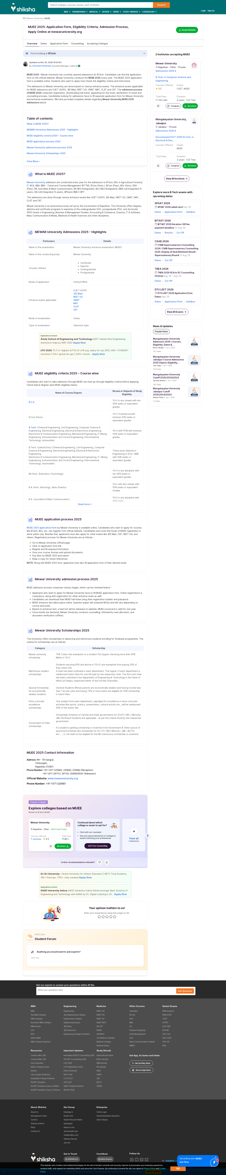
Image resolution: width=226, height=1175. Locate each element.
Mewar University (36, 182)
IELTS (99, 1082)
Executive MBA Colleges (41, 1023)
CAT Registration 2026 (73, 1067)
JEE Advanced (70, 1030)
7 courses (36, 839)
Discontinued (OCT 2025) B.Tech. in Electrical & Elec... (175, 139)
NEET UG (78, 296)
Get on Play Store (142, 1063)
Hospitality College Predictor (43, 1078)
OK (178, 1168)
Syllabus (190, 212)
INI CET (100, 1026)
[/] (24, 18)
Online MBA (36, 1038)
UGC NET (166, 1026)
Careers (34, 1120)
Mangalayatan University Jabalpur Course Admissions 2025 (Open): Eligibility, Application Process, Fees (168, 359)
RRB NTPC (167, 1015)
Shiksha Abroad (70, 1139)
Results (169, 232)
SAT (98, 1078)
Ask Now (184, 1162)
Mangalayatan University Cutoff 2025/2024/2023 (166, 376)
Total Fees (66, 836)
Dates (158, 212)
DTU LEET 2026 (164, 289)
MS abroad (101, 1067)
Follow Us (134, 1153)
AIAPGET (100, 1034)
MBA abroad (102, 1063)
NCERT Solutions (38, 1082)
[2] (213, 1162)
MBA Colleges (37, 1019)
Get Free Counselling (97, 846)
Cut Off (180, 232)
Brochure (61, 846)
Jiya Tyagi (157, 365)
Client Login (102, 1112)
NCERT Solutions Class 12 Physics (45, 1090)
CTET (164, 1019)
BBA (131, 1023)
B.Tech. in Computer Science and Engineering (173, 79)
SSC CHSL (167, 1038)
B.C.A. (32, 402)
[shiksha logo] (44, 1157)
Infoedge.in (68, 1112)
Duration (181, 96)
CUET (180, 88)
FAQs (33, 1127)
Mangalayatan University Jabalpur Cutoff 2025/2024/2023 (166, 391)
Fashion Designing (137, 1030)
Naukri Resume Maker (73, 1120)
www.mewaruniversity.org (63, 778)
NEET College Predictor (74, 1086)
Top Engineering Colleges (74, 1015)
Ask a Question (37, 1063)
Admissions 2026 (165, 71)
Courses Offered (38, 836)
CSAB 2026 (162, 241)
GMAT (99, 1075)
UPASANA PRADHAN (41, 66)
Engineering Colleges (73, 1019)
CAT (75, 309)
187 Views (157, 384)
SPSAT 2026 (162, 203)
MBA (33, 1011)
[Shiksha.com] (24, 7)
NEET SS (100, 1019)
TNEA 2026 (162, 268)
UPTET (165, 1023)
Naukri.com (68, 1116)
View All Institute (175, 178)
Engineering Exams (72, 1023)
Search (161, 5)
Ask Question (185, 991)
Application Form (173, 212)
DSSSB (165, 1030)
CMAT (76, 300)
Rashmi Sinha (158, 397)
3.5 (160, 88)
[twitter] (147, 1159)
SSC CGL (166, 1034)
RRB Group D (168, 1011)
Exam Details (189, 30)
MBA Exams (36, 1026)
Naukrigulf (68, 1124)
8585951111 (73, 1159)
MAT (75, 303)
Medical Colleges (104, 1042)
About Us (34, 1112)
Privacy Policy (149, 1168)
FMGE (99, 1030)
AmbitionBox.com (71, 1135)
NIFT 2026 (68, 1075)
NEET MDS (101, 1023)
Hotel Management (137, 1034)
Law (131, 1038)
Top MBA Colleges (38, 1015)
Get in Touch (70, 1154)
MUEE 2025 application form (42, 527)
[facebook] (142, 1159)
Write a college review (40, 1067)
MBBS (132, 1046)
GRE (99, 1071)
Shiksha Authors (37, 1124)
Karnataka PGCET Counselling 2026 (79, 1055)
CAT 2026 (68, 1063)
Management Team (39, 1116)
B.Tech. (33, 427)
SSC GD (165, 1042)
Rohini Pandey (158, 348)
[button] (50, 846)
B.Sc (131, 1019)
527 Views (157, 351)
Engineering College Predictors (77, 1034)
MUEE (186, 88)
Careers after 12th (38, 1055)
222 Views (157, 369)
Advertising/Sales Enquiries (108, 1116)
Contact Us (35, 1131)
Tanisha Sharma (159, 380)
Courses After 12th (38, 1059)
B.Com (132, 1015)
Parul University (70, 1071)
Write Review (106, 1159)
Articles (34, 1071)
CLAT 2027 (68, 1078)
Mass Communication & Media (142, 1042)
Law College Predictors (40, 1075)
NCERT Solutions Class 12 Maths (45, 1086)
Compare (175, 106)
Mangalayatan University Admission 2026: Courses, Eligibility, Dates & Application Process (167, 341)
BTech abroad (102, 1059)
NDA (164, 1046)
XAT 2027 (68, 1082)
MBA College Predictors (41, 1042)
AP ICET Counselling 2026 (75, 1059)
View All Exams (175, 312)
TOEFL (99, 1086)
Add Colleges (102, 1120)
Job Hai (67, 1143)
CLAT (76, 306)
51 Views (156, 401)
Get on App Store (143, 1070)
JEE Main (78, 293)
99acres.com (69, 1127)
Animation (133, 1011)
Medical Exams (103, 1046)
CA (130, 1026)
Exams (180, 85)
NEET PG (101, 1015)
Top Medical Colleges (106, 1038)
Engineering (69, 1011)
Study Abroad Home (105, 1055)
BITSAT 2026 (163, 220)
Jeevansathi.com (71, 1131)
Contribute (102, 1154)
